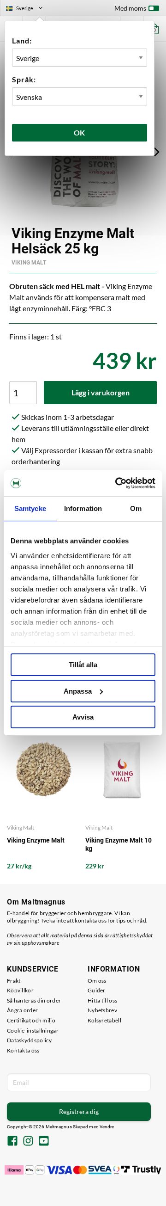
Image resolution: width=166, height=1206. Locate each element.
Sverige (28, 9)
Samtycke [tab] (30, 508)
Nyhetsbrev (102, 1010)
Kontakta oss (23, 1050)
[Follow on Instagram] (28, 1142)
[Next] (157, 152)
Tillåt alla (83, 665)
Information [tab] (83, 508)
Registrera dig (79, 1111)
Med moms (130, 8)
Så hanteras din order (34, 1000)
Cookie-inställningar (33, 1030)
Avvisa (83, 717)
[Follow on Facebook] (12, 1142)
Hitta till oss (102, 1000)
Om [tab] (136, 508)
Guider (97, 990)
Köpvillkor (20, 990)
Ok (80, 132)
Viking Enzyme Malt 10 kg (118, 844)
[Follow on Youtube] (44, 1142)
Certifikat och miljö (31, 1020)
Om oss (97, 980)
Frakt (14, 980)
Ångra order (22, 1010)
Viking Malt (29, 262)
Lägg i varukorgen (100, 392)
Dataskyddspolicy (29, 1040)
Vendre (107, 1126)
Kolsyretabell (104, 1020)
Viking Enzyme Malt (36, 840)
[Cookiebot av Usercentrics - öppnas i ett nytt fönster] (117, 483)
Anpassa (78, 691)
